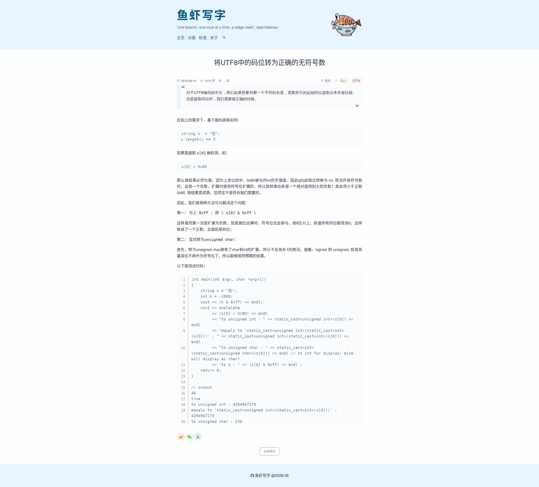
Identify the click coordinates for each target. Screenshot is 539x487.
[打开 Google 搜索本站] (224, 37)
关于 (214, 37)
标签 (203, 37)
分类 (192, 37)
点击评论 (269, 451)
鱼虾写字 (202, 15)
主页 (181, 37)
